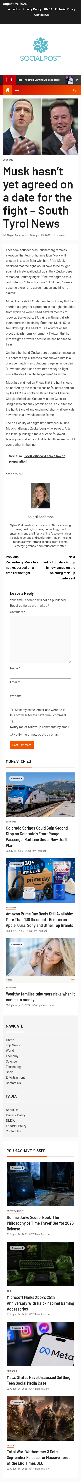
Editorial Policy (65, 9)
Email (15, 682)
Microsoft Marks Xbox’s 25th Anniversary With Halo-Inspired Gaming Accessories (40, 1303)
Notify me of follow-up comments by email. (40, 727)
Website (16, 696)
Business (12, 1371)
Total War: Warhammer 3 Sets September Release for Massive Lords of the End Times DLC (38, 1457)
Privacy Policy (32, 9)
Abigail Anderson (16, 235)
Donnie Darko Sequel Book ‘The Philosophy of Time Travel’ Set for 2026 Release (40, 1223)
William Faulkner (37, 851)
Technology (14, 1067)
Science (11, 1061)
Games (10, 1445)
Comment (17, 612)
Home (10, 1040)
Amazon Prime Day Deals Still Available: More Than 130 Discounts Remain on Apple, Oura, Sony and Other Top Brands (39, 919)
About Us (14, 9)
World (10, 1050)
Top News (13, 1045)
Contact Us (41, 14)
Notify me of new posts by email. (36, 734)
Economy (8, 160)
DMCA (48, 9)
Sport (9, 1072)
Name (15, 668)
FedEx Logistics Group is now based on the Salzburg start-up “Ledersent (58, 567)
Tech (9, 1291)
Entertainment (15, 1077)
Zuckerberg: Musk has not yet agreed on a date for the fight (22, 565)
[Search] (74, 90)
